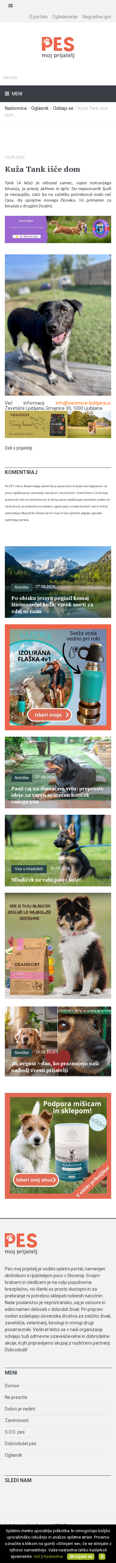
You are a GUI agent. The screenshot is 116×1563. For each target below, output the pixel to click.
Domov (12, 1385)
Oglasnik (40, 108)
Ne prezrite (16, 1397)
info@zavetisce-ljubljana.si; (83, 403)
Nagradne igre (96, 16)
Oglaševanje (65, 16)
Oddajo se (63, 108)
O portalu (38, 16)
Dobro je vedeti (20, 1408)
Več (37, 1556)
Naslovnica (16, 108)
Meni (16, 93)
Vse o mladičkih (29, 869)
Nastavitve (53, 1556)
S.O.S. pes (15, 1432)
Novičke (22, 587)
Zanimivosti (17, 1420)
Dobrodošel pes (20, 1443)
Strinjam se (80, 1556)
